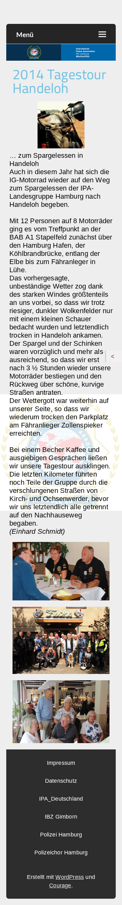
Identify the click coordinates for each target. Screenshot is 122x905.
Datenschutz (61, 781)
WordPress (69, 877)
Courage (60, 885)
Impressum (61, 763)
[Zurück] (114, 356)
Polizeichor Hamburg (61, 852)
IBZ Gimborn (61, 817)
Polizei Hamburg (61, 834)
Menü (24, 34)
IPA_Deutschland (61, 799)
